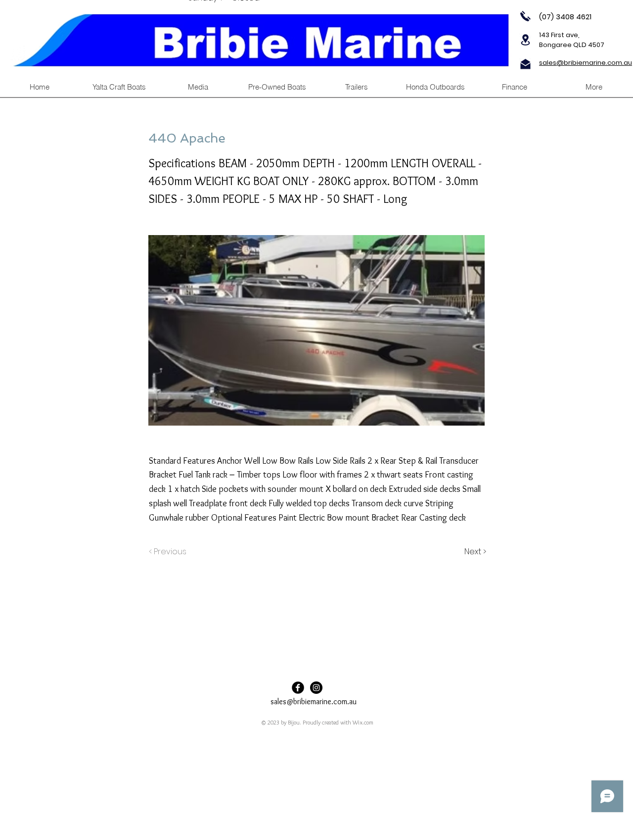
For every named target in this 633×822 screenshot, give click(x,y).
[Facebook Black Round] (298, 687)
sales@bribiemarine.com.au (314, 701)
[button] (356, 86)
